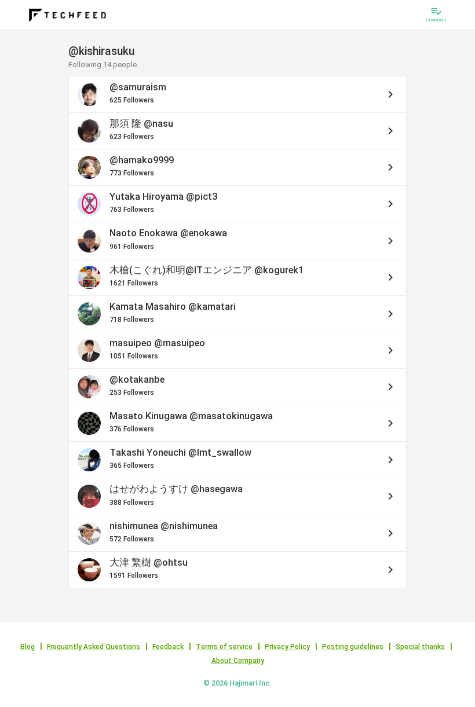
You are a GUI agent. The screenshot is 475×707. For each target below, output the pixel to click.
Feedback (168, 647)
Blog (27, 647)
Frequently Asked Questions (93, 647)
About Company (237, 661)
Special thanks (420, 647)
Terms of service (224, 647)
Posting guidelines (352, 647)
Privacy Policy (287, 647)
